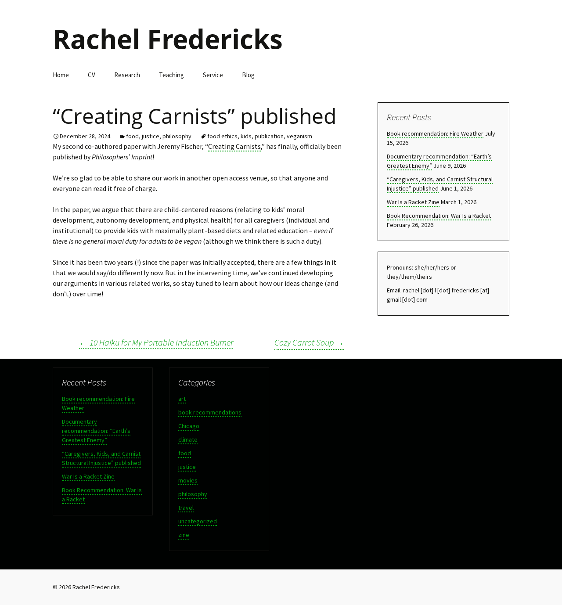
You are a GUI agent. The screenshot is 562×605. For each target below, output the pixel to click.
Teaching (171, 75)
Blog (248, 75)
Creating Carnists (234, 146)
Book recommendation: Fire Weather (435, 133)
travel (186, 507)
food (132, 136)
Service (213, 75)
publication (269, 136)
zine (183, 535)
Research (127, 75)
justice (150, 136)
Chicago (188, 426)
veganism (299, 136)
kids (246, 136)
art (182, 399)
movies (188, 480)
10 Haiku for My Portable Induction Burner (156, 342)
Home (61, 75)
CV (91, 75)
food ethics (222, 136)
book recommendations (209, 412)
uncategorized (197, 521)
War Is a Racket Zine (413, 202)
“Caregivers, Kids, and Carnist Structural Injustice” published (101, 458)
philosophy (176, 136)
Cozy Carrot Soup (309, 342)
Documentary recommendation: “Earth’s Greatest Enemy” (96, 431)
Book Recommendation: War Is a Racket (439, 216)
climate (188, 439)
